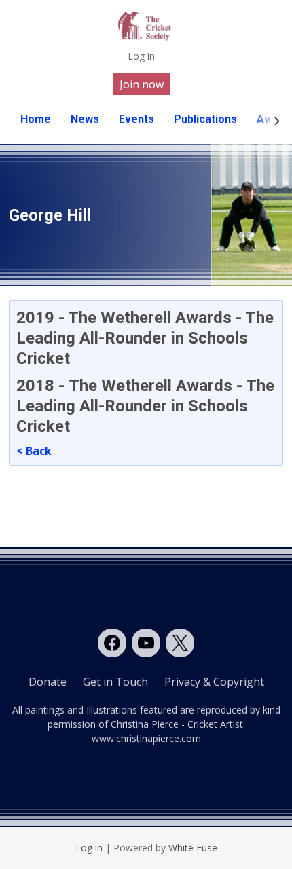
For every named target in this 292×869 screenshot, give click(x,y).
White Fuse (192, 847)
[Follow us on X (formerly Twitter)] (180, 643)
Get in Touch (115, 681)
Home (35, 119)
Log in (141, 56)
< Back (34, 450)
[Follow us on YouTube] (146, 643)
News (85, 119)
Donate (48, 681)
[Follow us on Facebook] (112, 643)
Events (136, 119)
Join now (142, 84)
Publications (205, 119)
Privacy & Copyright (214, 681)
